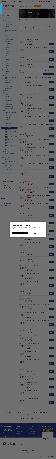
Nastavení (35, 233)
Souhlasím (20, 233)
